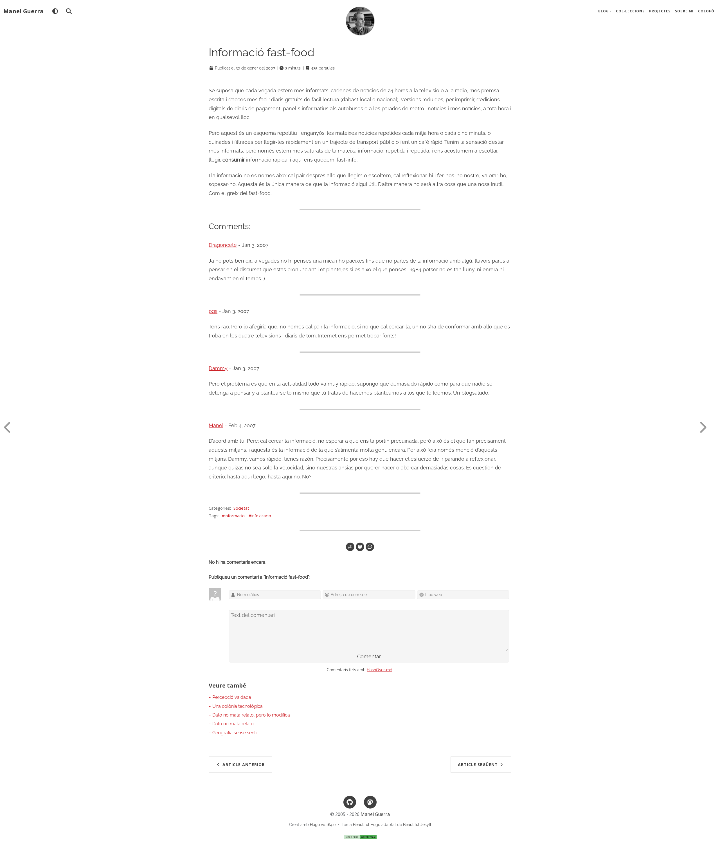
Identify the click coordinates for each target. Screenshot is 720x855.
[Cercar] (69, 11)
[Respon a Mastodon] (360, 547)
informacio (235, 515)
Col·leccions (630, 11)
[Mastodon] (370, 802)
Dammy (218, 368)
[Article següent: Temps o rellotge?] (707, 427)
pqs (213, 311)
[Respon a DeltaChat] (370, 547)
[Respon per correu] (350, 547)
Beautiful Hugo (366, 824)
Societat (241, 508)
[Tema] (55, 11)
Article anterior (243, 764)
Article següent (478, 764)
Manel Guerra (23, 11)
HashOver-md (379, 670)
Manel (216, 425)
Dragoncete (223, 245)
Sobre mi (684, 11)
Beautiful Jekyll (417, 824)
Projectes (659, 11)
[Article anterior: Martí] (12, 427)
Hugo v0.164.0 (323, 824)
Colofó (706, 11)
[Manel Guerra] (360, 21)
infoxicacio (261, 515)
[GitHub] (350, 802)
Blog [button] (603, 11)
